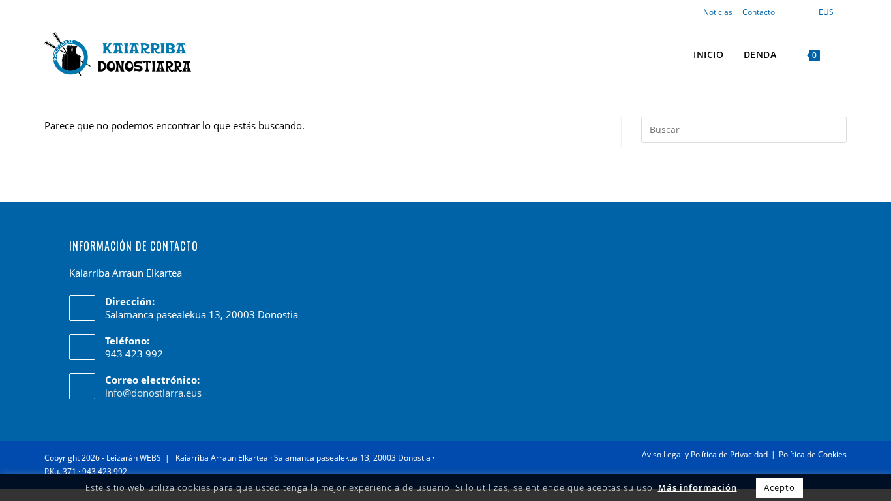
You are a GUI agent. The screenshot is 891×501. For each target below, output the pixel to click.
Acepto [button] (779, 487)
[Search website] (843, 54)
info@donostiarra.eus (153, 392)
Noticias (717, 12)
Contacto (758, 12)
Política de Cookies (813, 454)
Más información (697, 487)
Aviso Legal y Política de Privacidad (705, 454)
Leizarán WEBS (133, 457)
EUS (826, 12)
